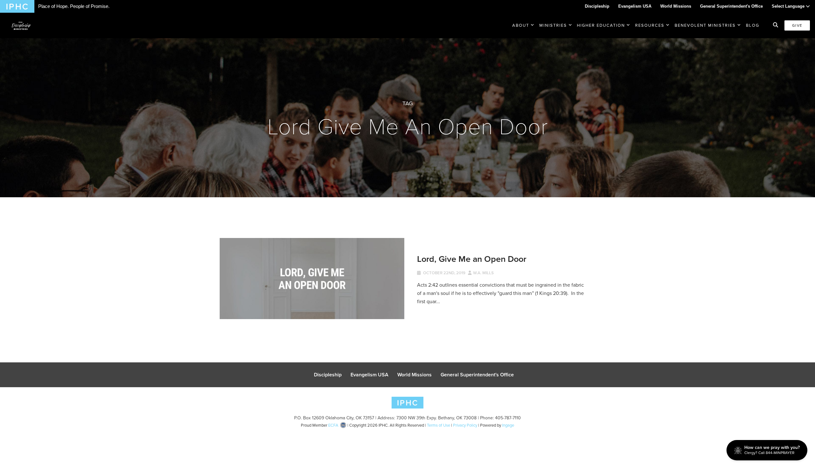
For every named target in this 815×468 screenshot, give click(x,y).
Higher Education (601, 25)
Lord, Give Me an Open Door (471, 259)
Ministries (553, 25)
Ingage (508, 425)
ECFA (333, 425)
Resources (649, 25)
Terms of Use (438, 425)
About (520, 25)
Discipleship (597, 6)
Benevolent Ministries (705, 25)
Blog (752, 25)
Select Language (789, 6)
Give (797, 25)
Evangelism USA (634, 6)
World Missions (675, 6)
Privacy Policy (465, 425)
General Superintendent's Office (731, 6)
